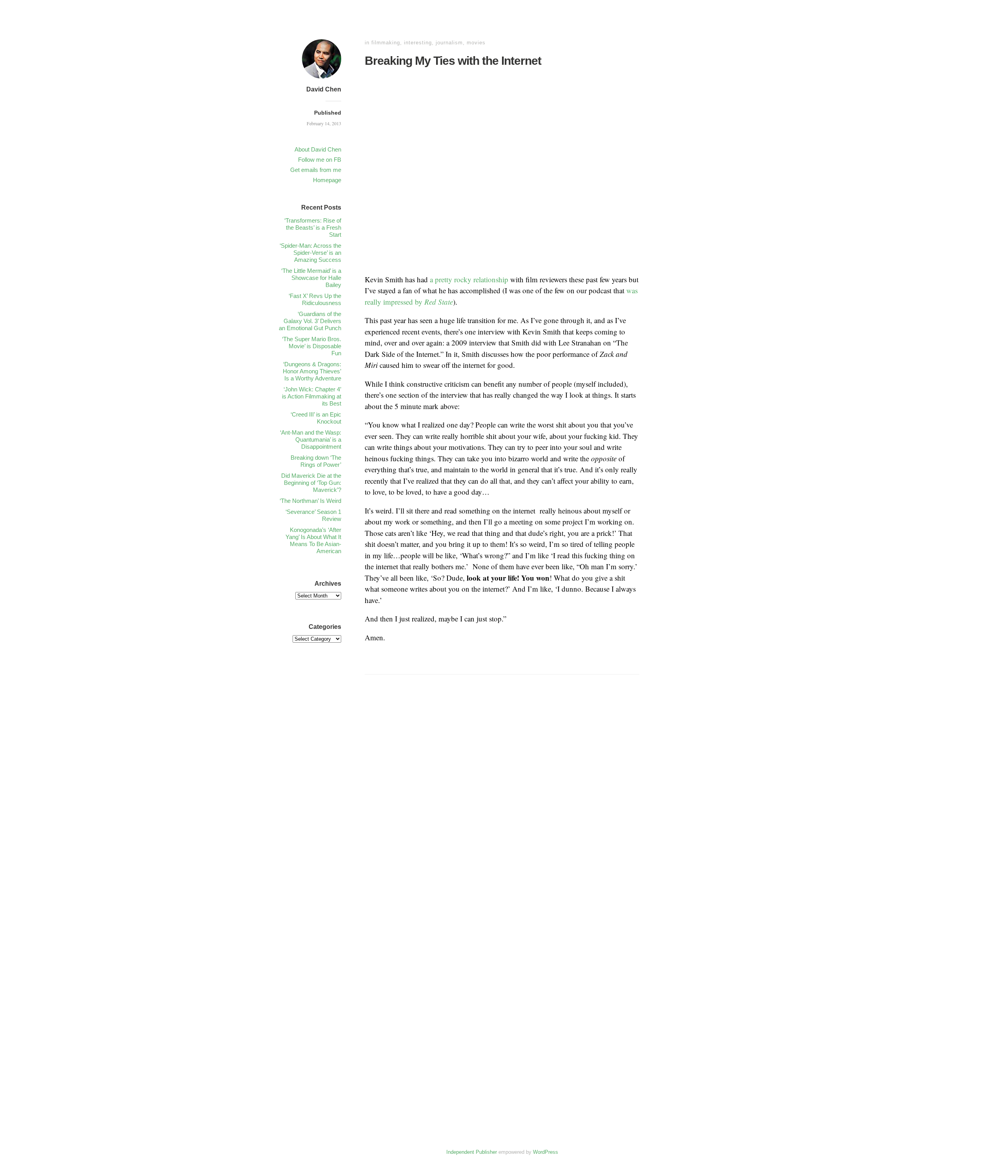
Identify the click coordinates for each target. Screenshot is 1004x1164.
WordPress (545, 1152)
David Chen (323, 89)
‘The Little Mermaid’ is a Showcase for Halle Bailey (311, 277)
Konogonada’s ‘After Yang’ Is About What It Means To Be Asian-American (313, 540)
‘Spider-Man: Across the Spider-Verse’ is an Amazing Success (310, 252)
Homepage (327, 180)
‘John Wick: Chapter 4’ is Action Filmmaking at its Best (311, 396)
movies (476, 43)
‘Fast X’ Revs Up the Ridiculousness (315, 299)
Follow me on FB (319, 159)
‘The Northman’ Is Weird (310, 500)
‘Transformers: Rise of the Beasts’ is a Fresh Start (312, 227)
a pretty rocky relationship (469, 279)
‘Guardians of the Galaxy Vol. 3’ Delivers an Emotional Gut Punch (310, 321)
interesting (418, 43)
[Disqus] (502, 804)
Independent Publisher (471, 1152)
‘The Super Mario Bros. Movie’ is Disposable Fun (311, 346)
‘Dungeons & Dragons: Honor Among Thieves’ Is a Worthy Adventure (312, 371)
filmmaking (385, 43)
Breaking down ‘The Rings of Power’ (316, 461)
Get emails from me (315, 169)
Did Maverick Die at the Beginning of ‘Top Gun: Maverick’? (311, 482)
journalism (449, 43)
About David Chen (318, 149)
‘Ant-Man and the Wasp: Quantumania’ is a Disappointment (310, 439)
